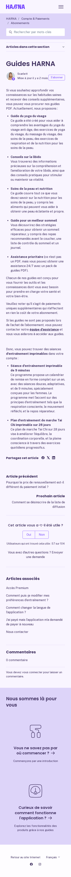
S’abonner (57, 77)
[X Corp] (48, 458)
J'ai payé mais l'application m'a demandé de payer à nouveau (34, 622)
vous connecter (32, 672)
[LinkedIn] (53, 458)
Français (52, 857)
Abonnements (20, 23)
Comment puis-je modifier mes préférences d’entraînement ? (27, 598)
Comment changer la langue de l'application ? (28, 610)
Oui (29, 534)
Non (42, 534)
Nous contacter (17, 632)
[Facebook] (42, 458)
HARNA (11, 18)
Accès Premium (17, 588)
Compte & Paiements (35, 18)
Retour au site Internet (25, 857)
